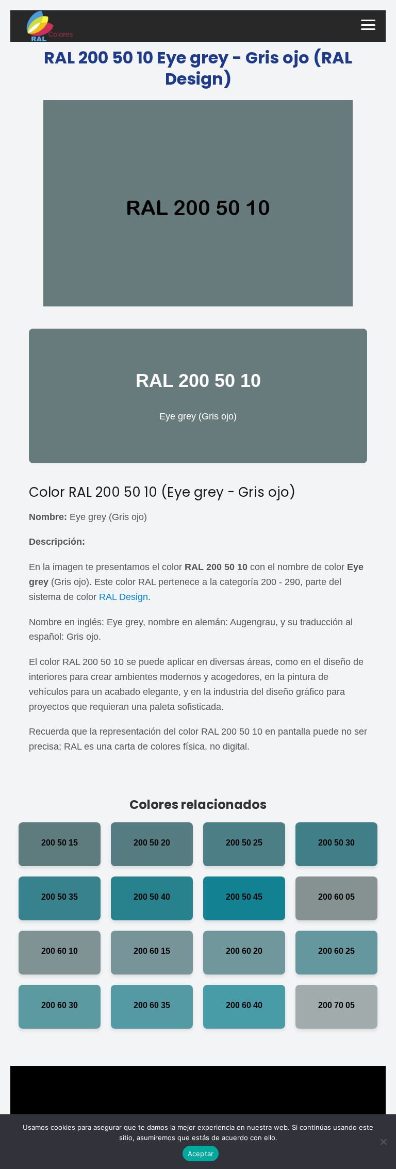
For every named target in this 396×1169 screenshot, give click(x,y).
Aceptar (201, 1153)
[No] (383, 1141)
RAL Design (123, 597)
